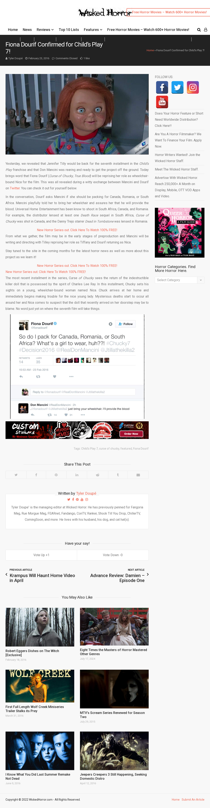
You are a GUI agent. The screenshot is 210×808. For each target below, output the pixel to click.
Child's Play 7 (89, 448)
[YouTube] (162, 101)
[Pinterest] (56, 475)
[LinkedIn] (76, 475)
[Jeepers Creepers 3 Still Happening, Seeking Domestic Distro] (114, 751)
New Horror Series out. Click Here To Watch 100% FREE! (77, 230)
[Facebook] (36, 475)
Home (13, 29)
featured (126, 448)
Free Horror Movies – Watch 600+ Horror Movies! (148, 29)
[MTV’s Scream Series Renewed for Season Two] (114, 689)
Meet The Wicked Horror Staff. (177, 169)
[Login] (205, 30)
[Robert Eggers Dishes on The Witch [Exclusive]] (40, 627)
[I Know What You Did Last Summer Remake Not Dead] (40, 751)
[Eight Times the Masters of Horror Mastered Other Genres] (114, 626)
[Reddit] (97, 475)
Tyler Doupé (15, 58)
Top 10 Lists (69, 29)
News (27, 29)
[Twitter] (16, 475)
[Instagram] (192, 87)
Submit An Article (193, 799)
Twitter (15, 188)
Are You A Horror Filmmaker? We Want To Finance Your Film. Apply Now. (178, 140)
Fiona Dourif (141, 448)
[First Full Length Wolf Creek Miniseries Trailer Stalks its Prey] (40, 686)
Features (91, 29)
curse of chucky (109, 448)
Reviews (43, 29)
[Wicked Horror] (105, 12)
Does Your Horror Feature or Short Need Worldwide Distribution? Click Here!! (179, 119)
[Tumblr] (118, 475)
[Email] (138, 475)
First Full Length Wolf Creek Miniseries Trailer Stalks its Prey (35, 709)
